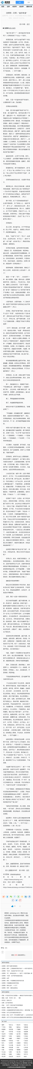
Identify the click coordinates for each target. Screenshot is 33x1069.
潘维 (10, 1054)
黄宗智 (11, 1029)
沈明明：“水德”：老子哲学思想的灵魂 (12, 976)
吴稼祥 (26, 1049)
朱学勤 (3, 1054)
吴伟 (18, 1047)
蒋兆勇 (11, 1047)
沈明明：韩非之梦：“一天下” (9, 985)
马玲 (18, 1040)
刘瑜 (3, 1049)
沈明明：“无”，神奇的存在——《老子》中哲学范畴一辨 (17, 973)
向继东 (11, 1034)
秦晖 (3, 1025)
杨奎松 (18, 1036)
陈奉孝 (3, 1040)
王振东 (26, 1040)
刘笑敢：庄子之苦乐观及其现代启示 (11, 1012)
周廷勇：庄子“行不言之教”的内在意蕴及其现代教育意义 (17, 1017)
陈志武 (26, 1029)
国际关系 (29, 6)
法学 (8, 6)
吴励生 (26, 1052)
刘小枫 (11, 1045)
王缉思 (26, 1038)
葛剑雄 (11, 1049)
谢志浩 (11, 1056)
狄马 (3, 1043)
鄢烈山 (18, 1027)
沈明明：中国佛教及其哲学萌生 (10, 983)
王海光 (26, 1036)
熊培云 (26, 1043)
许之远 (3, 1052)
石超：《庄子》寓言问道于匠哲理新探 (12, 1005)
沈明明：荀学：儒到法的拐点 (10, 988)
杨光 (25, 1056)
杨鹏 (10, 1038)
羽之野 (3, 1056)
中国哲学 (19, 882)
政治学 (21, 6)
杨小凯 (18, 1052)
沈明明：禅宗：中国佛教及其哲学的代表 (13, 980)
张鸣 (10, 1036)
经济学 (14, 6)
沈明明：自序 (5, 978)
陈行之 (11, 1025)
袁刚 (10, 1052)
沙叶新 (26, 1047)
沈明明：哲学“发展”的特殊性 (9, 966)
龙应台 (26, 1025)
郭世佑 (11, 1040)
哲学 (13, 882)
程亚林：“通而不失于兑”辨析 (9, 1007)
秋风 (3, 1045)
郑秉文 (18, 1054)
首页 (2, 6)
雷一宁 (26, 1045)
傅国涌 (26, 1027)
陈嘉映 (3, 1029)
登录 (16, 955)
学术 (9, 882)
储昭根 (18, 1049)
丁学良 (3, 1027)
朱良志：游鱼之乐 (7, 1000)
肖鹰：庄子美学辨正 (7, 1003)
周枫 (3, 1047)
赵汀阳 (18, 1034)
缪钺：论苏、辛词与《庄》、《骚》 (11, 998)
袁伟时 (11, 1043)
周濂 (3, 1038)
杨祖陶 (26, 1031)
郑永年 (18, 1025)
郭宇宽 (11, 1031)
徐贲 (3, 1031)
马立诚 (18, 1031)
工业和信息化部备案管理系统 (16, 1067)
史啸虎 (18, 1043)
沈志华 (3, 1034)
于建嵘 (18, 1029)
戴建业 (26, 1034)
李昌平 (3, 1036)
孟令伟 (18, 1045)
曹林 (10, 1027)
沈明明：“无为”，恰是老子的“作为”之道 (12, 971)
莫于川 (26, 1054)
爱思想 (6, 2)
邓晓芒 (18, 1038)
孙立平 (18, 1056)
